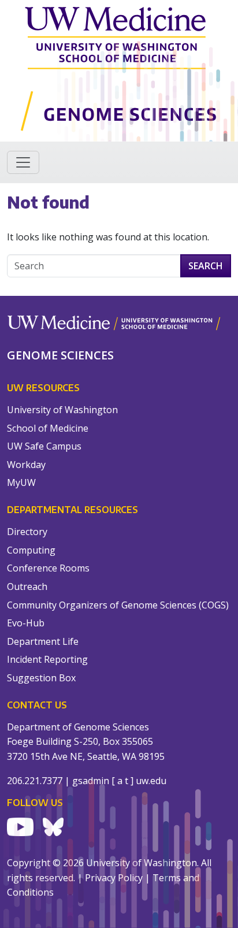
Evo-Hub (25, 623)
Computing (31, 550)
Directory (27, 531)
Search (205, 265)
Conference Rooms (48, 568)
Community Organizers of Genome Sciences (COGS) (118, 605)
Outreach (27, 586)
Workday (26, 464)
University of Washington (62, 409)
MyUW (21, 482)
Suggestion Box (41, 677)
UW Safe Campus (44, 446)
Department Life (43, 641)
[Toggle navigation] (23, 162)
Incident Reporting (47, 659)
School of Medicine (47, 428)
